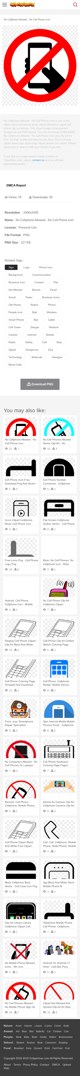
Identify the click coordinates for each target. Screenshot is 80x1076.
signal (12, 349)
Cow (66, 1031)
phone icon (45, 267)
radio (12, 342)
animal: (8, 1031)
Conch (57, 1026)
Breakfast (18, 1048)
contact (39, 282)
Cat (48, 1031)
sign (11, 267)
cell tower (15, 327)
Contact (44, 1064)
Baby (26, 1037)
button (34, 304)
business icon (17, 282)
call (44, 342)
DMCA (56, 1064)
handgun (57, 357)
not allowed (15, 289)
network (54, 327)
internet (31, 334)
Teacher (31, 1042)
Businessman (66, 1037)
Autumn (28, 1026)
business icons (51, 297)
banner (36, 289)
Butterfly (40, 1031)
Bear (24, 1031)
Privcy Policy (30, 1064)
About (7, 1064)
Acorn (19, 1026)
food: (7, 1048)
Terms (17, 1064)
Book (40, 1042)
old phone (15, 304)
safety (29, 342)
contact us (38, 160)
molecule (37, 357)
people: (8, 1036)
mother (52, 1037)
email (53, 289)
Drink (47, 1048)
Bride (34, 1037)
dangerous (32, 349)
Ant (17, 1031)
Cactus (48, 1026)
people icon (16, 312)
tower (28, 297)
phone (52, 304)
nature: (8, 1025)
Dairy (28, 1048)
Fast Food (57, 1048)
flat (55, 282)
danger (35, 327)
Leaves (38, 1026)
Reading (63, 1042)
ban (36, 319)
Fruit (67, 1048)
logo (26, 267)
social (12, 297)
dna (50, 349)
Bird (31, 1031)
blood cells (15, 364)
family (43, 1037)
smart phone (16, 319)
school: (9, 1042)
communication (41, 274)
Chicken (57, 1031)
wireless (52, 312)
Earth (66, 1026)
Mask (18, 1037)
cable (51, 319)
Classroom (50, 1042)
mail (34, 312)
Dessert (38, 1048)
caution (13, 334)
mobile (50, 334)
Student (20, 1042)
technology (15, 357)
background (16, 274)
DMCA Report (16, 185)
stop (59, 342)
